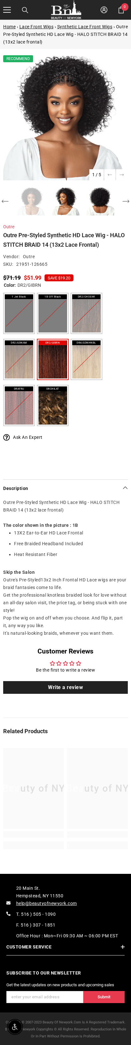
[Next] (121, 174)
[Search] (25, 10)
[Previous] (109, 174)
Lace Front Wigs (36, 26)
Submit (104, 997)
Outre (8, 226)
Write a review (65, 687)
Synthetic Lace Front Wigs (85, 26)
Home (9, 26)
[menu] (7, 10)
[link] (33, 834)
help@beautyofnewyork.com (46, 903)
